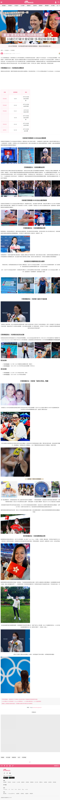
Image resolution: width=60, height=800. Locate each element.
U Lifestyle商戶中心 (11, 793)
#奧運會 (2, 757)
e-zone (26, 789)
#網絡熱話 (14, 757)
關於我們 (4, 793)
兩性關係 (40, 5)
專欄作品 (40, 782)
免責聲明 (17, 793)
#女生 (19, 757)
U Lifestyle (5, 789)
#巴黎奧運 (24, 757)
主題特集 (45, 782)
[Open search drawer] (59, 2)
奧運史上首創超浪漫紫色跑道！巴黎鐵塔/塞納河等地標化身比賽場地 (17, 703)
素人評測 (36, 782)
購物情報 (46, 5)
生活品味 (16, 5)
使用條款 (22, 793)
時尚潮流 (10, 5)
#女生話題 (8, 757)
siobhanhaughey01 (37, 707)
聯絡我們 (31, 793)
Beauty (19, 789)
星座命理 (35, 5)
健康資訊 (28, 5)
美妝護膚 (3, 5)
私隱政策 (26, 793)
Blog (23, 789)
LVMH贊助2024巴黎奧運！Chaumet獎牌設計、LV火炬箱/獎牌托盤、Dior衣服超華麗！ (22, 701)
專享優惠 (54, 782)
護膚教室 (56, 765)
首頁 (2, 50)
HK (9, 789)
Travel (12, 789)
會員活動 (49, 782)
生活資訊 (13, 50)
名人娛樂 (22, 5)
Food (16, 789)
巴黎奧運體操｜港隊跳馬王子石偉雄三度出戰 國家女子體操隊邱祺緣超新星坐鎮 (19, 699)
